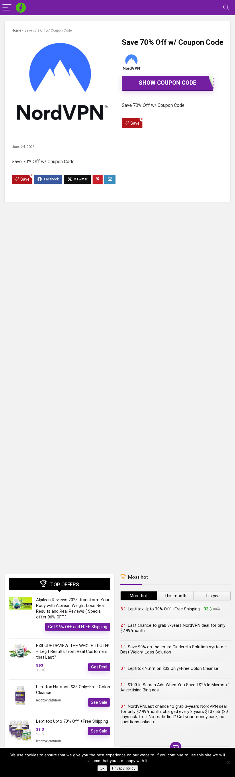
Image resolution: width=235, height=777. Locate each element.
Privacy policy (124, 768)
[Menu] (7, 7)
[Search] (226, 7)
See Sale (99, 702)
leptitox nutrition (48, 700)
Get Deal (99, 667)
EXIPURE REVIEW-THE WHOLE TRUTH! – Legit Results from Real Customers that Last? (72, 651)
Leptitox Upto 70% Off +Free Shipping (72, 721)
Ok (102, 768)
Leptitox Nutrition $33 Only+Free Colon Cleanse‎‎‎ (173, 668)
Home (16, 30)
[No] (228, 762)
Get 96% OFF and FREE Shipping (77, 626)
